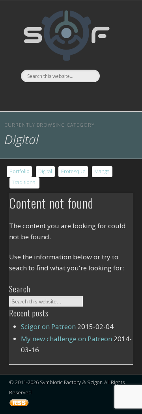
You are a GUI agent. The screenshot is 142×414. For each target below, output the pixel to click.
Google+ (102, 95)
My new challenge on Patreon (66, 338)
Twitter (37, 95)
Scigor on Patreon (48, 326)
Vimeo (70, 95)
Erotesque (73, 171)
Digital (45, 171)
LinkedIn (118, 95)
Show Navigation (114, 43)
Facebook (21, 95)
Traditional (24, 182)
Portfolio (19, 171)
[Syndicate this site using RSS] (19, 406)
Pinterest (53, 95)
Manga (102, 171)
